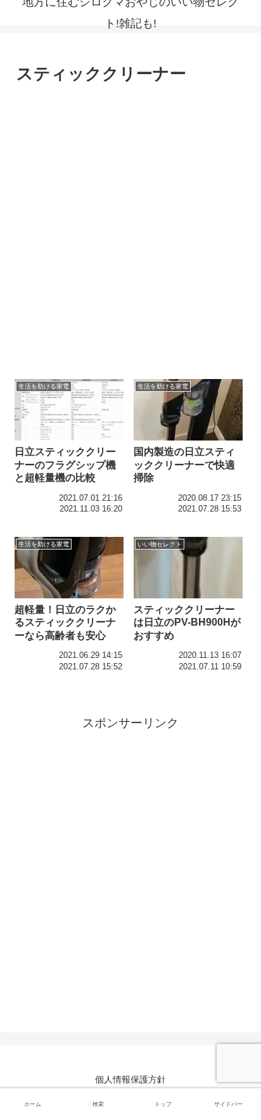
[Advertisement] (130, 225)
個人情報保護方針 (130, 1079)
